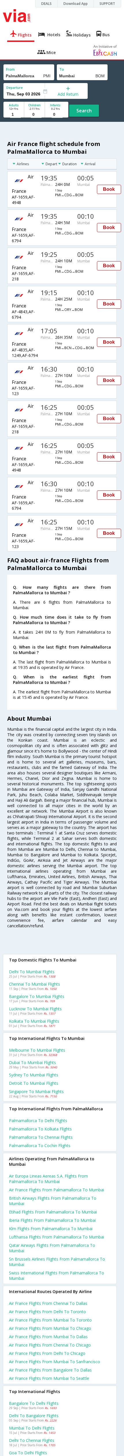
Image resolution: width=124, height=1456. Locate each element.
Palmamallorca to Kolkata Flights (40, 1129)
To (61, 69)
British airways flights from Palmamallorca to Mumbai (52, 1200)
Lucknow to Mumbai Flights (35, 1008)
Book (109, 189)
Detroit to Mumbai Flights (33, 1083)
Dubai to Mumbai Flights (32, 1062)
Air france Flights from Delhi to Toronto (47, 1311)
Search (84, 110)
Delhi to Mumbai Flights (32, 971)
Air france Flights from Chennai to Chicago (50, 1345)
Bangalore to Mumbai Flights (36, 996)
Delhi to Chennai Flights (31, 1440)
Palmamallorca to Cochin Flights (39, 1145)
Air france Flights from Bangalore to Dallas (50, 1370)
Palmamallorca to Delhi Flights (38, 1120)
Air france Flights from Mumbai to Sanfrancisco (54, 1361)
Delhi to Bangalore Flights (34, 1415)
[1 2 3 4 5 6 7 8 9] (13, 114)
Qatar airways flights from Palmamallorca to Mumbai (52, 1247)
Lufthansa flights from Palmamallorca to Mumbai (56, 1237)
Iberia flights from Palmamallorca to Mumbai (52, 1220)
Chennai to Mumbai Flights (34, 984)
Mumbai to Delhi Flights (32, 1428)
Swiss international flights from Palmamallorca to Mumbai (56, 1275)
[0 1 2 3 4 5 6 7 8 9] (34, 114)
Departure (14, 87)
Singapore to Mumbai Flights (36, 1091)
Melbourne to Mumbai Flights (37, 1050)
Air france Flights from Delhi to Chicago (47, 1353)
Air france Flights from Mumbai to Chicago (50, 1328)
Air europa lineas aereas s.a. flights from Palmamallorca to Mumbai (48, 1178)
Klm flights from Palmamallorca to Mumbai (51, 1228)
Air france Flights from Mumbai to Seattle (49, 1378)
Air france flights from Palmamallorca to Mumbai (56, 1190)
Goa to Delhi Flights (28, 1452)
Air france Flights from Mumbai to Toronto (50, 1320)
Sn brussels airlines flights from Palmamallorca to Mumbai (57, 1261)
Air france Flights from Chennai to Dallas (48, 1303)
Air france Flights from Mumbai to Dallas (48, 1336)
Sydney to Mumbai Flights (33, 1075)
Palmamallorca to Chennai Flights (41, 1137)
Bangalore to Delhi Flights (34, 1403)
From (10, 69)
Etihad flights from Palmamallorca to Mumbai (53, 1212)
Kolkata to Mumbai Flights (34, 1021)
